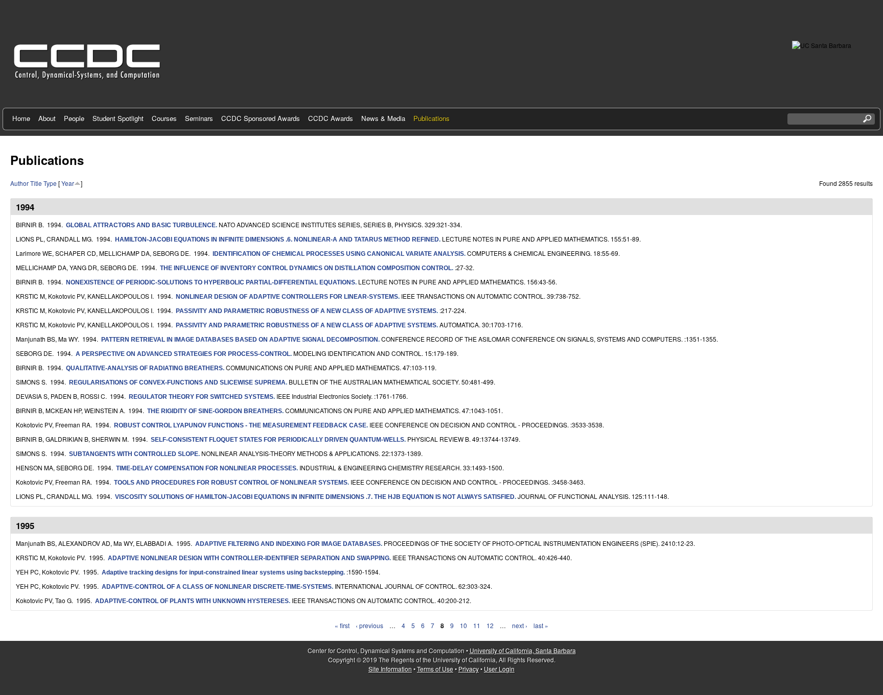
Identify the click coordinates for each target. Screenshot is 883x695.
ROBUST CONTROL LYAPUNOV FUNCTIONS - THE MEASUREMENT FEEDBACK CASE (240, 425)
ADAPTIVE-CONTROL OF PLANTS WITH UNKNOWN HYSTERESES (192, 601)
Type (50, 183)
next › (519, 625)
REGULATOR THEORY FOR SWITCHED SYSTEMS (201, 396)
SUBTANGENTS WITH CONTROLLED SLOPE (133, 454)
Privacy (468, 668)
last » (540, 625)
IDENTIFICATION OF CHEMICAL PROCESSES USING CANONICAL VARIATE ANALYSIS (338, 253)
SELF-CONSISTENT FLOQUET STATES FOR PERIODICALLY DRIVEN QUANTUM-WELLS (277, 439)
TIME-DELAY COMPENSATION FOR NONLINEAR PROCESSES (206, 468)
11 (476, 625)
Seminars (199, 118)
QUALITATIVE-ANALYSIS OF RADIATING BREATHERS (144, 368)
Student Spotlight (118, 118)
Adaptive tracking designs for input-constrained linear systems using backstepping (222, 572)
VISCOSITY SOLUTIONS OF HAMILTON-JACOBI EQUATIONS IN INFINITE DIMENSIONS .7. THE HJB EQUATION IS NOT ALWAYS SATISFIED (315, 496)
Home (21, 118)
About (47, 118)
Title (36, 183)
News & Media (383, 118)
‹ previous (369, 625)
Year (67, 183)
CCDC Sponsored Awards (260, 118)
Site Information (390, 668)
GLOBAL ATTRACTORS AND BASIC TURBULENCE (141, 225)
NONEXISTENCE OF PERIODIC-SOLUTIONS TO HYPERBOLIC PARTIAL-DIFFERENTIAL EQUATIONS (210, 282)
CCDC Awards (330, 118)
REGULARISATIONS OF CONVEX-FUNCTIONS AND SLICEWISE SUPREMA (177, 382)
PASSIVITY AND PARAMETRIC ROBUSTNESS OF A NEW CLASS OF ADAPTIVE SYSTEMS (306, 311)
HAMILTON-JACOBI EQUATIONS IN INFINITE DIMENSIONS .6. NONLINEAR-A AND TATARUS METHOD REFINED (277, 239)
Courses (164, 118)
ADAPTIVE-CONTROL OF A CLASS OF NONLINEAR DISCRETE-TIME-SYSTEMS (217, 586)
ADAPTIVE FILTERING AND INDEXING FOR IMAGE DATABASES (288, 543)
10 (463, 625)
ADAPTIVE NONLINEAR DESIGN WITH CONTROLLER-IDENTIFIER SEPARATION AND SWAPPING (248, 558)
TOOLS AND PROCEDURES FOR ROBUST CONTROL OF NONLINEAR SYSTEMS (230, 482)
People (74, 118)
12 (490, 625)
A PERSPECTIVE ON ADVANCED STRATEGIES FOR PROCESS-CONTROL (183, 353)
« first (342, 625)
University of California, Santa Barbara (523, 650)
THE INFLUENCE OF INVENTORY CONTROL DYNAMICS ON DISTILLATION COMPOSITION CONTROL (306, 268)
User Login (499, 668)
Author (19, 183)
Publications (431, 118)
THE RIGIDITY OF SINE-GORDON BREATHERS (214, 411)
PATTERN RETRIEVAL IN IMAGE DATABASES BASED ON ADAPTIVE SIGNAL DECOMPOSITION (239, 339)
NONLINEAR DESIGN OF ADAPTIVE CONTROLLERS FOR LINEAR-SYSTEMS (287, 296)
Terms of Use (435, 668)
